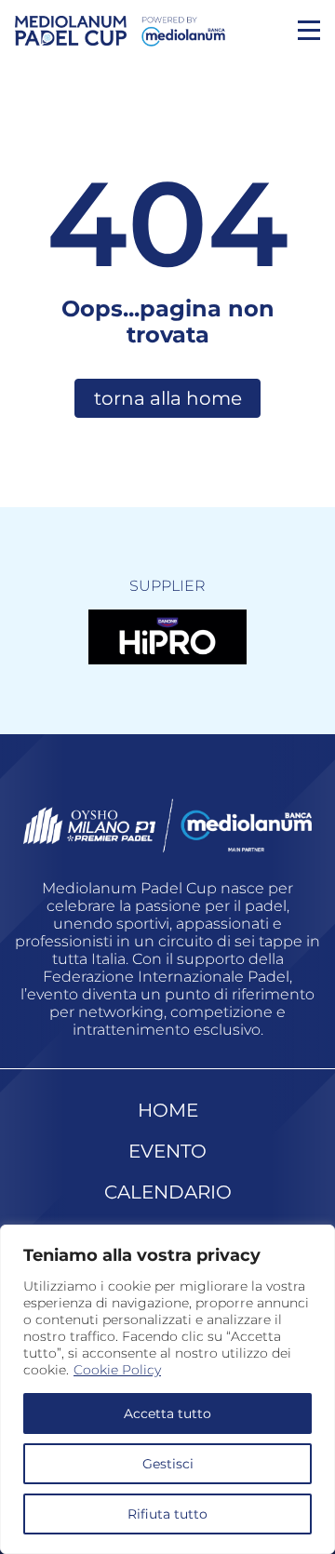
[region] (167, 1389)
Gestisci (168, 1463)
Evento (167, 1151)
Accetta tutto (167, 1413)
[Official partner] (167, 636)
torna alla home (168, 398)
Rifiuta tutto (167, 1514)
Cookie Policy (117, 1369)
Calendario (168, 1192)
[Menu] (309, 30)
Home (168, 1110)
